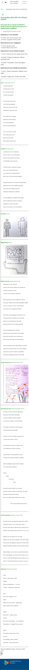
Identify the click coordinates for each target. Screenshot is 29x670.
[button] (6, 2)
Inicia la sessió (24, 2)
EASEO (3, 9)
